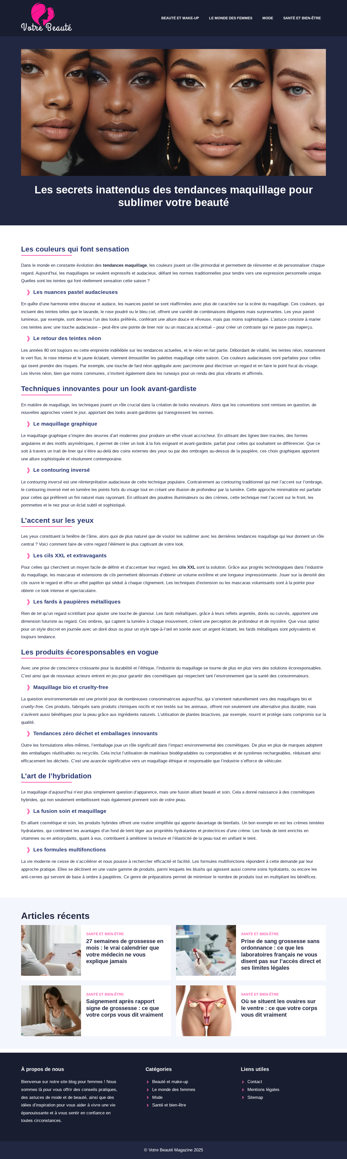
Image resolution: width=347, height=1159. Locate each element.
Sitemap (255, 1097)
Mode (267, 18)
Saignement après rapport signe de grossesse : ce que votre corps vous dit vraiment (124, 1008)
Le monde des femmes (230, 18)
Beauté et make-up (180, 18)
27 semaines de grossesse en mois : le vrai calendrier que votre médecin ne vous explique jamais (124, 951)
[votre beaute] (46, 29)
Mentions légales (263, 1089)
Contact (254, 1081)
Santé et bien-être (302, 18)
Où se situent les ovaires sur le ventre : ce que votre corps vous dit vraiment (279, 1008)
